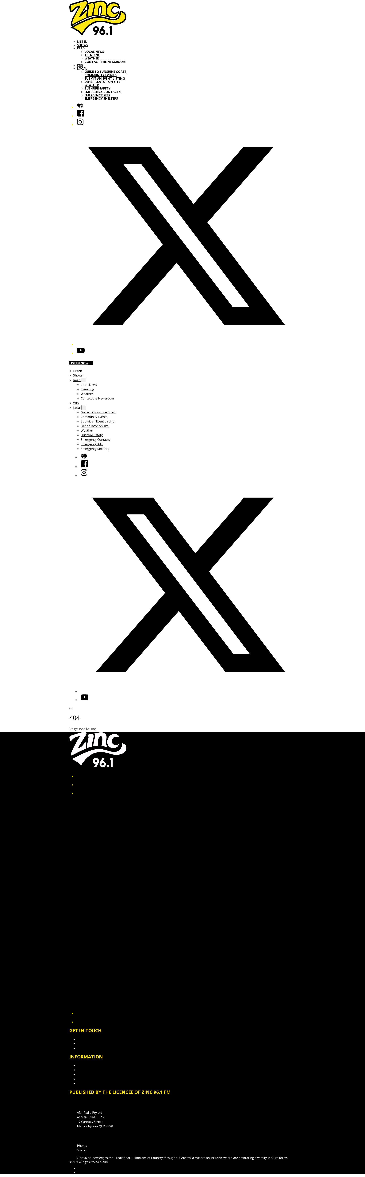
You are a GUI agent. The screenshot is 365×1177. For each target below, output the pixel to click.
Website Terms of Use (93, 1079)
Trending (92, 55)
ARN (80, 1168)
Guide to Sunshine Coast (105, 72)
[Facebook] (81, 116)
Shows (82, 45)
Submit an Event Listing (105, 78)
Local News (94, 52)
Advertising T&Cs (89, 1074)
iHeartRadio (84, 1172)
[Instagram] (80, 124)
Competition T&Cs (90, 1070)
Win (80, 65)
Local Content (87, 1083)
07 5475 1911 (97, 1146)
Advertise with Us (89, 1043)
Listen (82, 42)
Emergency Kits (97, 95)
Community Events (101, 75)
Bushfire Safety (97, 88)
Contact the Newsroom (105, 62)
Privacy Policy (86, 1065)
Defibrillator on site (102, 82)
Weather (92, 58)
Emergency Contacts (103, 92)
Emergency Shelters (101, 98)
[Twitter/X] (186, 344)
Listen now (78, 363)
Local (82, 68)
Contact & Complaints (92, 1039)
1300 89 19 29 (97, 1150)
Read (81, 48)
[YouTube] (81, 353)
